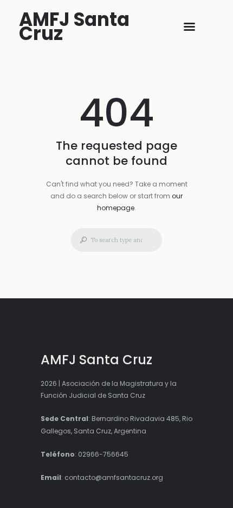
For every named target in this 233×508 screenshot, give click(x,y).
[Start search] (80, 240)
